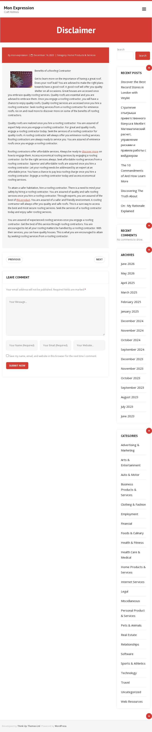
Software (127, 654)
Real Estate (129, 635)
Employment (129, 514)
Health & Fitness (132, 542)
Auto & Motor (130, 475)
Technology (129, 673)
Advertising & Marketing (130, 447)
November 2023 (132, 368)
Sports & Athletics (133, 663)
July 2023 (127, 407)
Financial (126, 523)
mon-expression (19, 55)
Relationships (130, 644)
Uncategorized (131, 692)
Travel (125, 682)
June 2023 (128, 416)
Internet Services (132, 582)
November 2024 (132, 330)
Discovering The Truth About (132, 193)
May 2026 (128, 273)
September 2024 (132, 349)
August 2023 (129, 397)
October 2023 (130, 378)
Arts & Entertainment (131, 462)
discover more (90, 151)
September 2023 (132, 388)
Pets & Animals (131, 625)
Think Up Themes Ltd (28, 725)
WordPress (60, 725)
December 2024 (132, 321)
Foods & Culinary (132, 533)
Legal (124, 591)
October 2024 (130, 340)
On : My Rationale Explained (133, 208)
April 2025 (128, 283)
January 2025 (130, 311)
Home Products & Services (81, 55)
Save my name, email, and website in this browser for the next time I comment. (53, 356)
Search (120, 49)
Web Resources (132, 701)
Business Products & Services (128, 489)
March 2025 (129, 292)
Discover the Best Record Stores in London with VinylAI (133, 90)
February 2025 (131, 302)
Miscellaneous (130, 601)
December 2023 (132, 359)
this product (23, 200)
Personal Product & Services (133, 613)
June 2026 (128, 264)
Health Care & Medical (130, 554)
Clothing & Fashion (133, 504)
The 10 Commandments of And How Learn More (133, 173)
